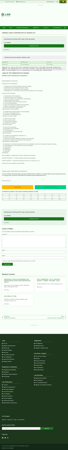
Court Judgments (25, 64)
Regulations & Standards (22, 27)
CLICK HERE (42, 67)
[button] (65, 28)
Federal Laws (25, 62)
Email (3, 255)
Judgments (35, 27)
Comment (4, 234)
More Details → (7, 49)
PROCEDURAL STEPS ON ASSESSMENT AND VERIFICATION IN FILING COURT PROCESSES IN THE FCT (17, 281)
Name (4, 250)
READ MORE (17, 187)
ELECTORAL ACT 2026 (10, 296)
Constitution (5, 62)
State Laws (5, 64)
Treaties (49, 62)
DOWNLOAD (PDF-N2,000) (50, 187)
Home (4, 27)
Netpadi (11, 448)
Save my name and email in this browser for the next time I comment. (19, 260)
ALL (60, 199)
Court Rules (50, 64)
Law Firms (45, 27)
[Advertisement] (44, 15)
